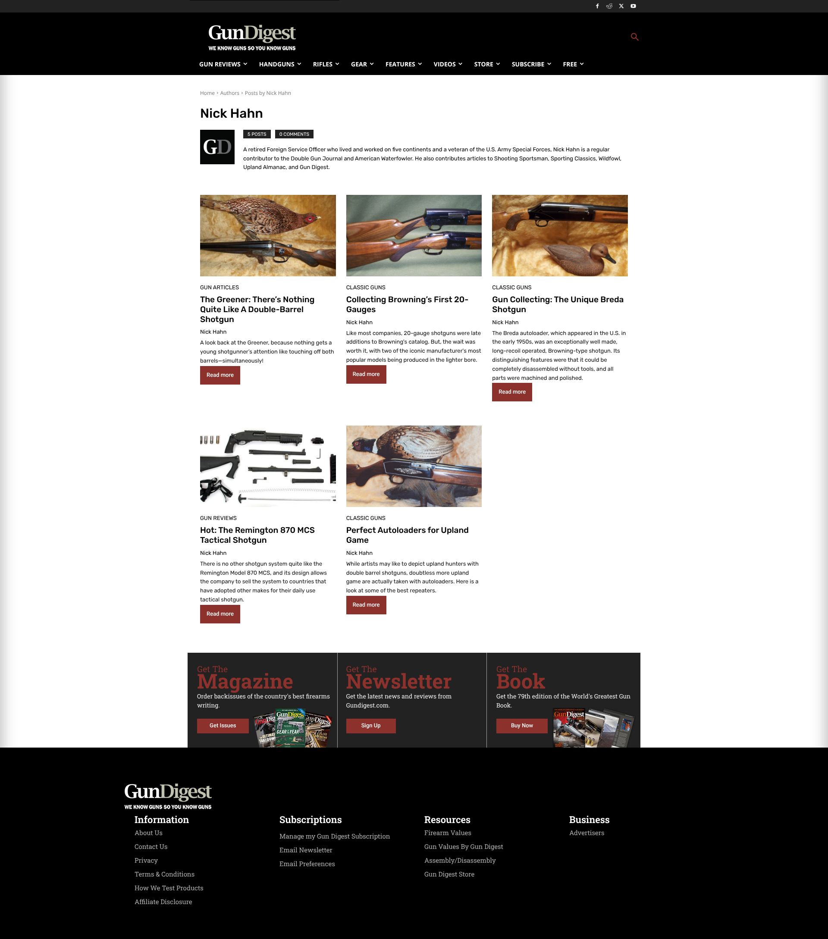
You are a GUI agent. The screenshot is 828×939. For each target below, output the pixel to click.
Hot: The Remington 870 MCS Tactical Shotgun (257, 535)
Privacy (146, 860)
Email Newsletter (305, 850)
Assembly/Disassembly (460, 860)
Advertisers (587, 833)
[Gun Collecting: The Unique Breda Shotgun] (560, 235)
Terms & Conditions (164, 874)
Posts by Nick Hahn (268, 93)
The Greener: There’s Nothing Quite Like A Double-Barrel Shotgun (257, 309)
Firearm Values (447, 833)
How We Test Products (169, 888)
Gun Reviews (218, 518)
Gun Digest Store (449, 874)
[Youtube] (633, 7)
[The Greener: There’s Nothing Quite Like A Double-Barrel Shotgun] (268, 235)
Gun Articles (219, 288)
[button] (483, 37)
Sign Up (371, 726)
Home (207, 93)
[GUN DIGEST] (414, 796)
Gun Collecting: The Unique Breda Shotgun (558, 304)
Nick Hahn (213, 332)
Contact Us (151, 846)
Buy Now (522, 726)
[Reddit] (610, 7)
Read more (220, 375)
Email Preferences (307, 864)
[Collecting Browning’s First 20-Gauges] (414, 235)
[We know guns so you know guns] (252, 37)
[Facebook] (597, 7)
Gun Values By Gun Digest (463, 846)
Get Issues (223, 726)
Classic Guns (366, 288)
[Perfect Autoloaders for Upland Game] (414, 466)
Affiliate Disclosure (163, 902)
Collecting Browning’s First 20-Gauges (407, 304)
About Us (149, 833)
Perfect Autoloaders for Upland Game (407, 535)
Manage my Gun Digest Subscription (334, 836)
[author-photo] (221, 152)
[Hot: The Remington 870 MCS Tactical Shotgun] (268, 466)
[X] (621, 7)
